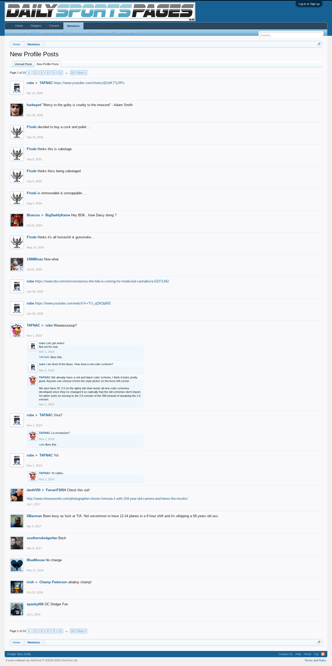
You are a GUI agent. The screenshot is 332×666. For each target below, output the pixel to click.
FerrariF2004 (56, 490)
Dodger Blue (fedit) (19, 654)
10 (72, 72)
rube (30, 83)
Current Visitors (78, 32)
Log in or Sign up (309, 3)
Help (298, 654)
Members (73, 25)
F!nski (32, 127)
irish (30, 582)
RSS (323, 654)
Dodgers (36, 25)
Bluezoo (33, 215)
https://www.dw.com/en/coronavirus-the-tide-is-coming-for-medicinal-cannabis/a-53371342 (102, 281)
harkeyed (34, 105)
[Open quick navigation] (319, 44)
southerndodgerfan (42, 538)
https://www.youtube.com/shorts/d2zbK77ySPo (89, 83)
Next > (82, 72)
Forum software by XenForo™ (42, 660)
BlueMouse (36, 560)
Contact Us (286, 654)
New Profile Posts (48, 64)
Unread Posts (23, 64)
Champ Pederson (53, 582)
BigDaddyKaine (57, 215)
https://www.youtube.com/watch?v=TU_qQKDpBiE (73, 303)
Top (316, 654)
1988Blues (35, 259)
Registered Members (50, 32)
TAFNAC (46, 83)
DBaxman (34, 516)
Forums (54, 25)
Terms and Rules (315, 660)
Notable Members (20, 32)
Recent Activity (102, 32)
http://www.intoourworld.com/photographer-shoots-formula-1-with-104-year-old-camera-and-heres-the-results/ (107, 499)
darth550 (33, 490)
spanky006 (35, 604)
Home (19, 25)
